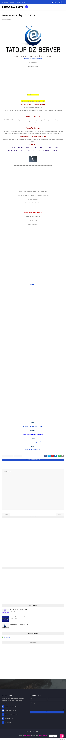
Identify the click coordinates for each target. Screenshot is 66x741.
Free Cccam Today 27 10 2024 (33, 58)
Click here (33, 284)
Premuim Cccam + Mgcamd (17, 616)
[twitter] (55, 2)
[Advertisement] (33, 81)
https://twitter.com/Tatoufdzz (32, 449)
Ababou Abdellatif (7, 19)
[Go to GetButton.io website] (62, 739)
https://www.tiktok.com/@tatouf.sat (33, 442)
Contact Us (12, 2)
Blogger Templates (43, 735)
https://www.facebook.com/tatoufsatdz (33, 426)
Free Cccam (18, 455)
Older (59, 514)
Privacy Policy (5, 2)
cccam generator (7, 455)
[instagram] (59, 2)
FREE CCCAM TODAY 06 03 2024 (19, 624)
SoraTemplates (27, 735)
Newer (6, 514)
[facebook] (52, 2)
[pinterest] (63, 2)
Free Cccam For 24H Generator (18, 609)
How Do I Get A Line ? (22, 2)
